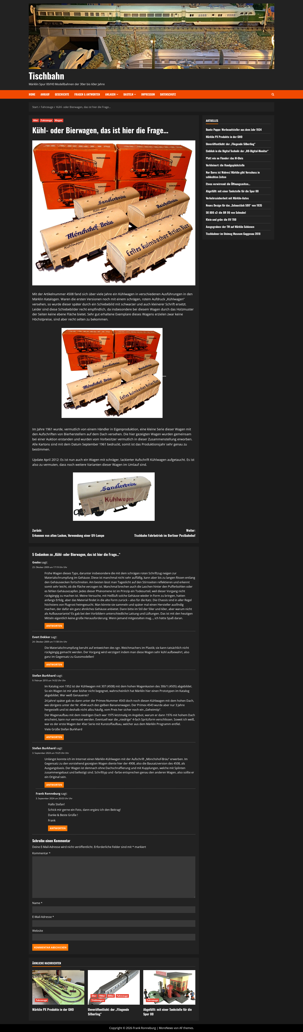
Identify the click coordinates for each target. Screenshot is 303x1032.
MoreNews (166, 1028)
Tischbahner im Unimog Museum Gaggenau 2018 (233, 234)
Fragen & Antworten (87, 94)
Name (37, 903)
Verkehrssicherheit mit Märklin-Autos (227, 198)
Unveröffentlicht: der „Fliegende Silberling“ (108, 1011)
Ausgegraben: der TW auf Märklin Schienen (230, 227)
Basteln (128, 94)
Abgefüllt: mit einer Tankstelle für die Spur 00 (167, 1011)
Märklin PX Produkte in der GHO (53, 1009)
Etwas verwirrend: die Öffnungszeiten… (228, 184)
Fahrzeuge (46, 120)
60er (35, 120)
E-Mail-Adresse (43, 917)
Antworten (54, 625)
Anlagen (110, 94)
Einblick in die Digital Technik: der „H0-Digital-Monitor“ (237, 151)
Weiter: (164, 533)
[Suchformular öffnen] (273, 94)
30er (94, 995)
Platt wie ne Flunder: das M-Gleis (224, 158)
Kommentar (41, 853)
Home (32, 94)
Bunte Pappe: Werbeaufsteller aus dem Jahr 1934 (234, 129)
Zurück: (68, 533)
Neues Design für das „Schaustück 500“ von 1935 (234, 205)
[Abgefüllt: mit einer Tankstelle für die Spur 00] (169, 987)
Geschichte (62, 94)
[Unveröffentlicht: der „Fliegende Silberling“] (114, 987)
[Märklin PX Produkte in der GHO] (58, 987)
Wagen (58, 120)
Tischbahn (46, 75)
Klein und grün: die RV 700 (221, 219)
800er (111, 995)
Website (37, 931)
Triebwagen (98, 1000)
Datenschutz (168, 94)
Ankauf (45, 94)
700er (102, 995)
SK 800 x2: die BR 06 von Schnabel (226, 212)
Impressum (148, 94)
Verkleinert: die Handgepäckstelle (225, 165)
